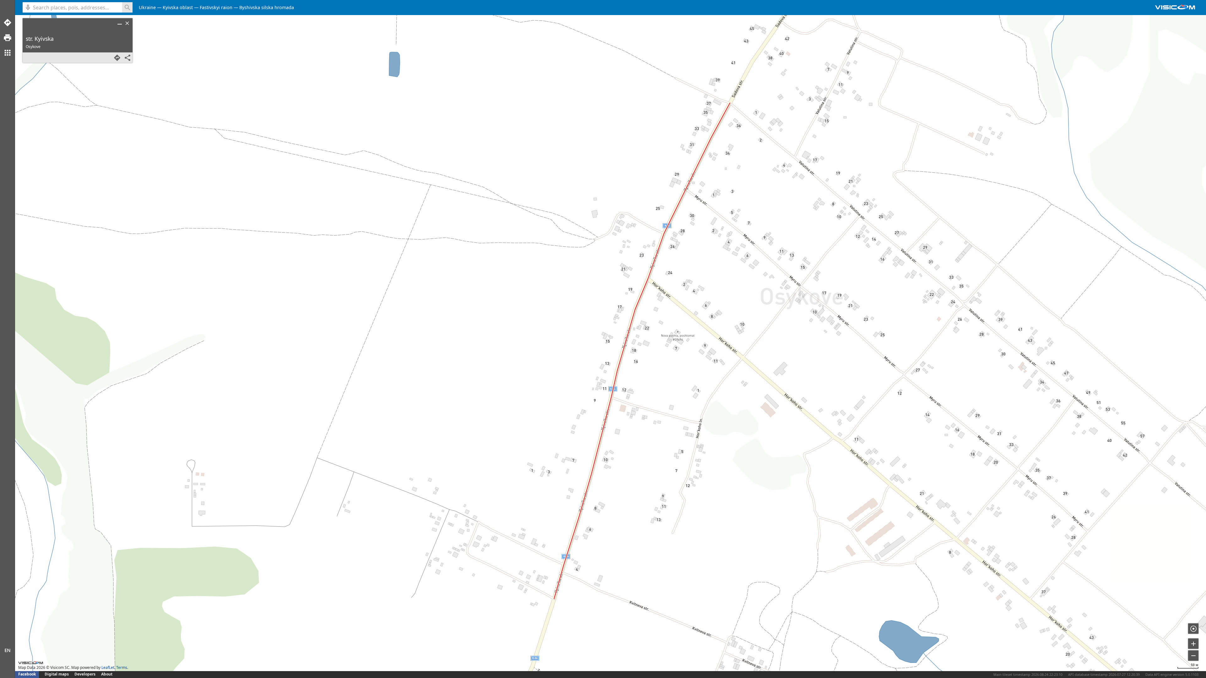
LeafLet (107, 667)
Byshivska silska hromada (266, 7)
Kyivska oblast (178, 7)
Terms (121, 667)
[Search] (127, 7)
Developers (84, 674)
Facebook (27, 674)
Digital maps (57, 674)
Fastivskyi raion (216, 7)
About (106, 674)
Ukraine (147, 7)
